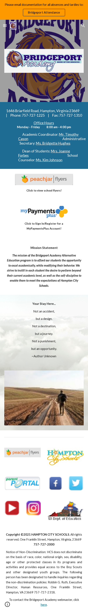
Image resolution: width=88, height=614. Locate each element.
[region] (44, 10)
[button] (5, 25)
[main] (44, 135)
